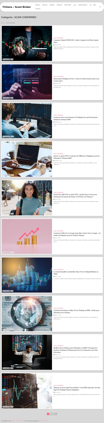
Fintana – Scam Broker (17, 6)
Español (52, 5)
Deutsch (44, 5)
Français (59, 5)
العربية (74, 5)
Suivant (56, 414)
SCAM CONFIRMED (58, 38)
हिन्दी (94, 5)
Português (67, 5)
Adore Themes (43, 421)
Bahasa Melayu (82, 5)
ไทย (90, 5)
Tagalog (37, 8)
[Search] (100, 7)
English (37, 5)
